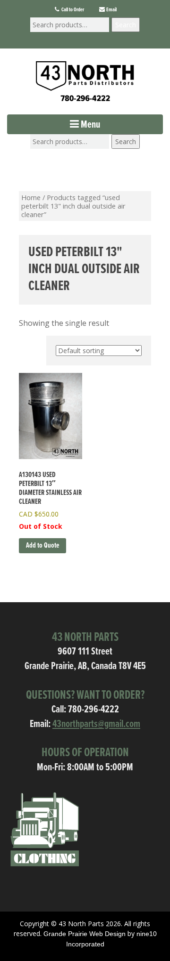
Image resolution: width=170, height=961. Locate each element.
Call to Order (72, 10)
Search (125, 24)
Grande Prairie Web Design (84, 933)
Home (31, 197)
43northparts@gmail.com (96, 724)
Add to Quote (42, 545)
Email (111, 10)
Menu (89, 125)
